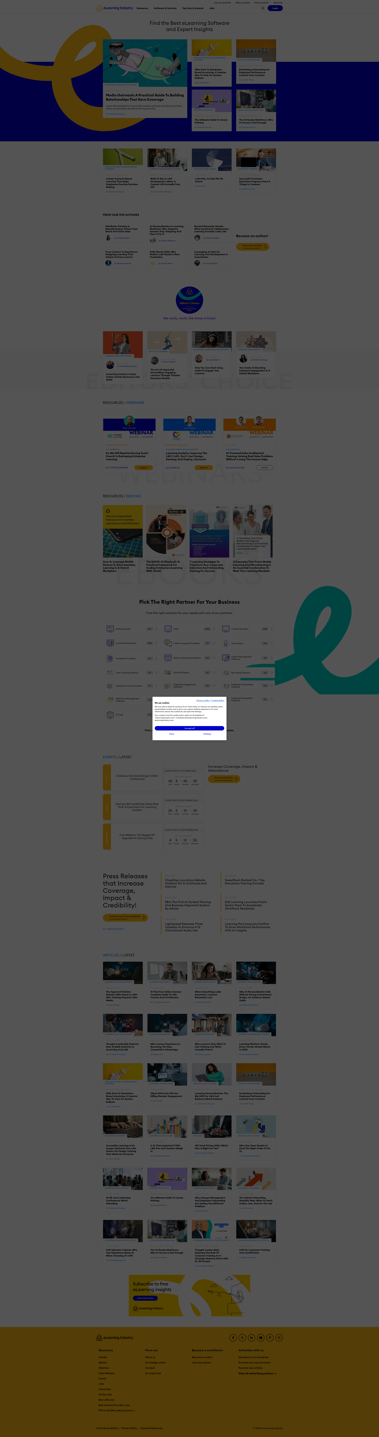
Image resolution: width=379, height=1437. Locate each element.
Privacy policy (203, 700)
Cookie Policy (217, 700)
